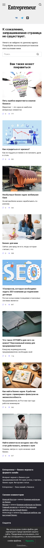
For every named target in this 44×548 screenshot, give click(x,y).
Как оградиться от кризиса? (16, 149)
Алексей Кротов (9, 500)
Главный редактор (10, 507)
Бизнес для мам (10, 243)
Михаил (5, 505)
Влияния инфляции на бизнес (29, 505)
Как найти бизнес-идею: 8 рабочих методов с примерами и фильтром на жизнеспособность (20, 394)
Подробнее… (22, 545)
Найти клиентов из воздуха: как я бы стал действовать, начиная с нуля (20, 444)
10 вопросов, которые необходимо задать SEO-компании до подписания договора (20, 291)
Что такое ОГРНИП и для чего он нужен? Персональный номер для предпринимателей (18, 343)
